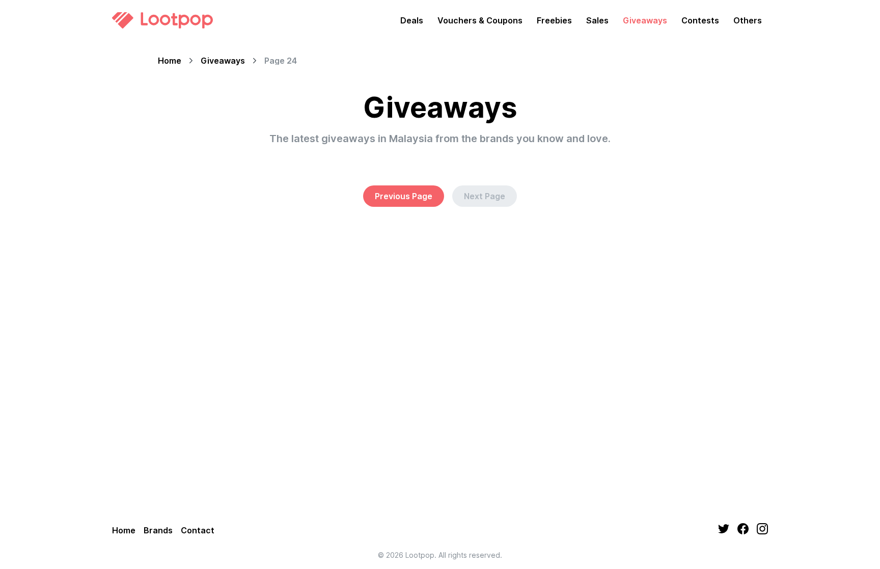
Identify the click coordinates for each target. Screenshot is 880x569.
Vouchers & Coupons (479, 20)
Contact (197, 530)
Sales (597, 20)
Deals (411, 20)
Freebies (554, 20)
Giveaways (645, 20)
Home (169, 61)
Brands (158, 530)
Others (747, 20)
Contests (700, 20)
